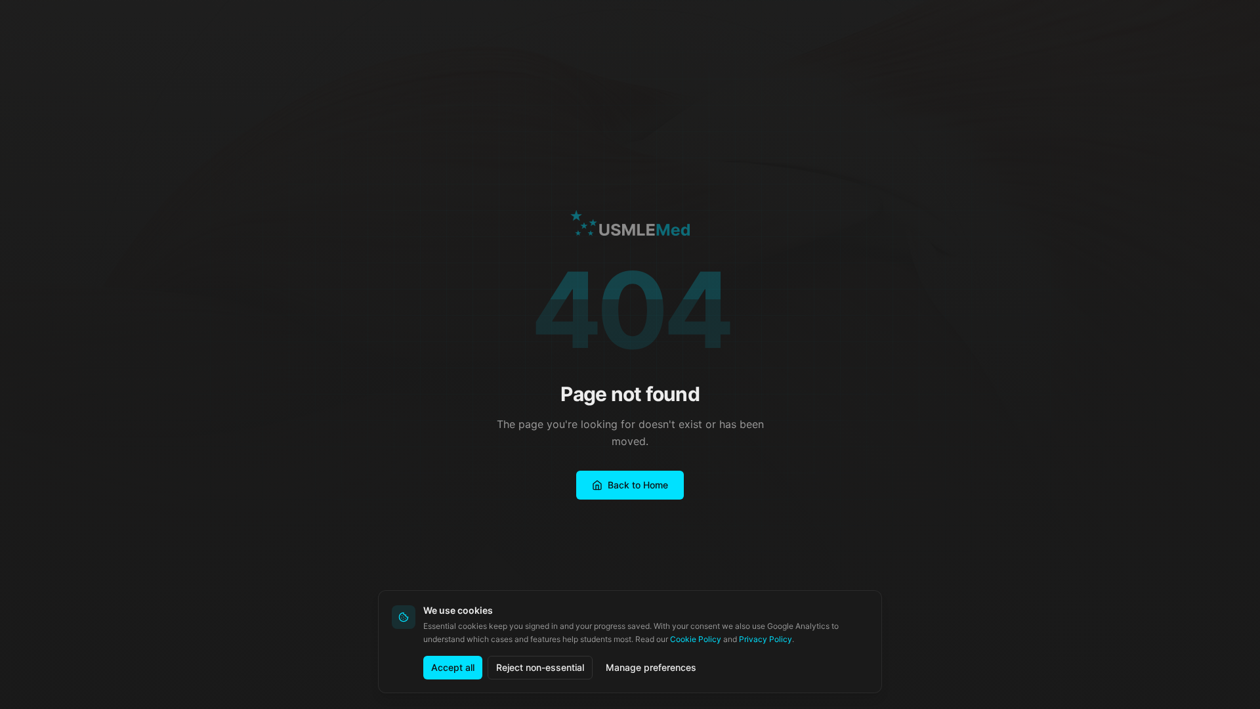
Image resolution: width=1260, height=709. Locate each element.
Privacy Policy (765, 639)
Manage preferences (651, 667)
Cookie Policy (695, 639)
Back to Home (638, 484)
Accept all (452, 667)
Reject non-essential (540, 667)
